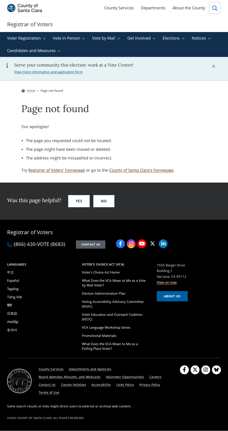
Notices (199, 38)
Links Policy (125, 385)
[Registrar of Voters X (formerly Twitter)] (152, 243)
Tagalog (12, 288)
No (104, 201)
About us (172, 296)
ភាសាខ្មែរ (12, 321)
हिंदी (9, 305)
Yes (79, 201)
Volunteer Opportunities (125, 377)
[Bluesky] (216, 369)
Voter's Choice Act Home (101, 272)
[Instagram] (205, 369)
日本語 (12, 313)
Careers (155, 377)
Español (13, 280)
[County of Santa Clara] (24, 8)
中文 (10, 272)
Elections (171, 38)
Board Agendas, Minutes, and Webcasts (70, 377)
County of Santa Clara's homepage (141, 170)
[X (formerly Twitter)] (195, 369)
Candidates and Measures (31, 50)
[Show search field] (215, 8)
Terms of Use (49, 392)
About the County (189, 7)
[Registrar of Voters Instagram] (131, 243)
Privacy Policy (149, 385)
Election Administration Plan (103, 293)
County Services (119, 7)
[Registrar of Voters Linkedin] (163, 243)
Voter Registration (24, 38)
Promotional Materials (99, 335)
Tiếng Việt (14, 297)
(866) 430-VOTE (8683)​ (39, 244)
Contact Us (90, 244)
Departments (153, 7)
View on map (167, 282)
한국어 (12, 330)
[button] (213, 66)
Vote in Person (66, 38)
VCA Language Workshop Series (106, 327)
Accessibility (101, 385)
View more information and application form (48, 72)
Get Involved (139, 38)
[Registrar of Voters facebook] (120, 243)
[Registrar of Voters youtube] (141, 243)
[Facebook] (184, 369)
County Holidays (73, 385)
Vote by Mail (103, 38)
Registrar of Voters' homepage (56, 170)
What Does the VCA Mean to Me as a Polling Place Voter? (110, 346)
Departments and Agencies (90, 369)
